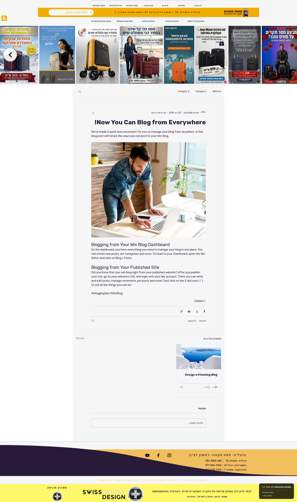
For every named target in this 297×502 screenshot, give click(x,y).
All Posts (217, 91)
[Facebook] (158, 455)
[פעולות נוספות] (93, 113)
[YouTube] (147, 455)
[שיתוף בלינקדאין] (189, 311)
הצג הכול (80, 338)
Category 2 (183, 91)
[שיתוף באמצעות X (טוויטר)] (196, 311)
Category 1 (201, 91)
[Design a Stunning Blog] (198, 356)
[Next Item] (10, 54)
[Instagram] (169, 455)
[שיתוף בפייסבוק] (204, 311)
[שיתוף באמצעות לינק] (181, 311)
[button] (4, 18)
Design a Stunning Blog (201, 374)
